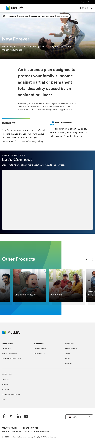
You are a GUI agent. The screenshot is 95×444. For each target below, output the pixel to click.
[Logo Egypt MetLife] (11, 334)
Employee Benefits (40, 349)
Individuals (23, 16)
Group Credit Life (39, 353)
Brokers (67, 358)
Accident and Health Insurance (42, 16)
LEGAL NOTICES (30, 428)
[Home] (4, 16)
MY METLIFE (6, 389)
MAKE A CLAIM (7, 374)
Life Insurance (6, 349)
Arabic (90, 2)
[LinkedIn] (19, 416)
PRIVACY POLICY (9, 428)
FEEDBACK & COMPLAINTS (11, 394)
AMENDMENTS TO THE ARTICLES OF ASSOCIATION (25, 432)
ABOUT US (5, 379)
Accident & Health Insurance (11, 358)
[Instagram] (11, 416)
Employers (68, 363)
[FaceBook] (4, 416)
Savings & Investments (9, 353)
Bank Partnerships (71, 349)
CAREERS (5, 384)
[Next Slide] (93, 259)
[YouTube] (26, 416)
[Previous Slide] (87, 259)
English (84, 2)
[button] (3, 8)
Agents (67, 353)
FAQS (3, 399)
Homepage (12, 16)
